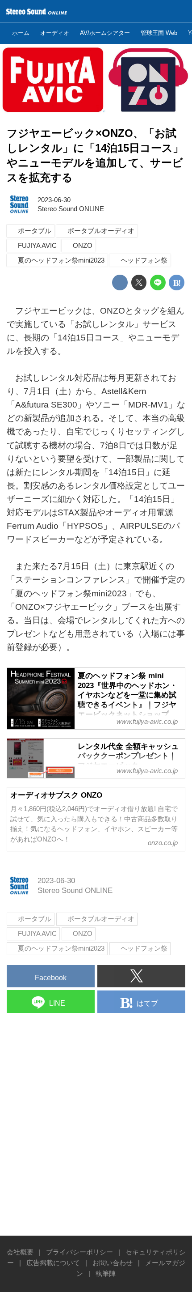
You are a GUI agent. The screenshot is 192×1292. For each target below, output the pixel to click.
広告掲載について (53, 1262)
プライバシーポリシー (79, 1252)
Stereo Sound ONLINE (71, 208)
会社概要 (20, 1252)
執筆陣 (106, 1273)
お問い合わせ (112, 1262)
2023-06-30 (54, 200)
